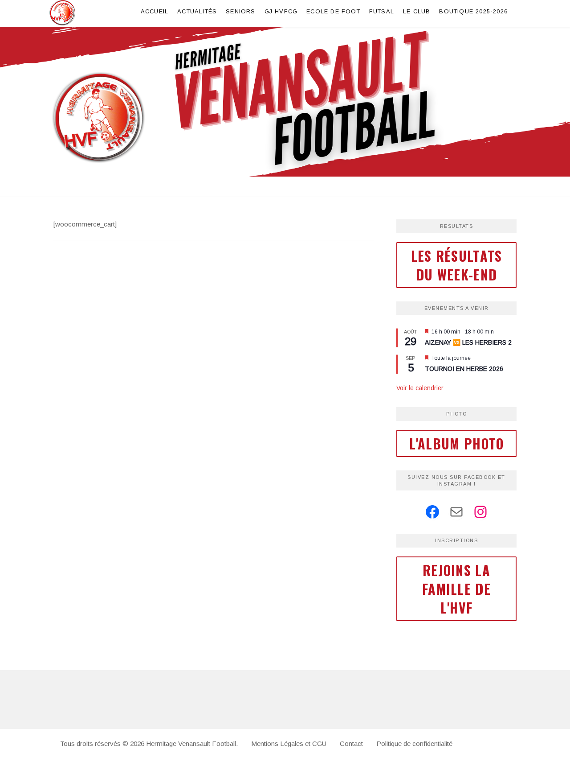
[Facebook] (432, 512)
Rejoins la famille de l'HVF (456, 589)
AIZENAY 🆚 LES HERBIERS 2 (468, 342)
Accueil (154, 11)
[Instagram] (480, 512)
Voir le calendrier (420, 387)
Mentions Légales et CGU (288, 743)
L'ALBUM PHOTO (456, 443)
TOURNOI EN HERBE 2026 (464, 368)
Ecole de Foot (333, 11)
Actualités (197, 11)
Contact (351, 743)
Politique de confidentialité (414, 743)
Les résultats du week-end (456, 265)
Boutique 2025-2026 (473, 11)
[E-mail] (456, 512)
